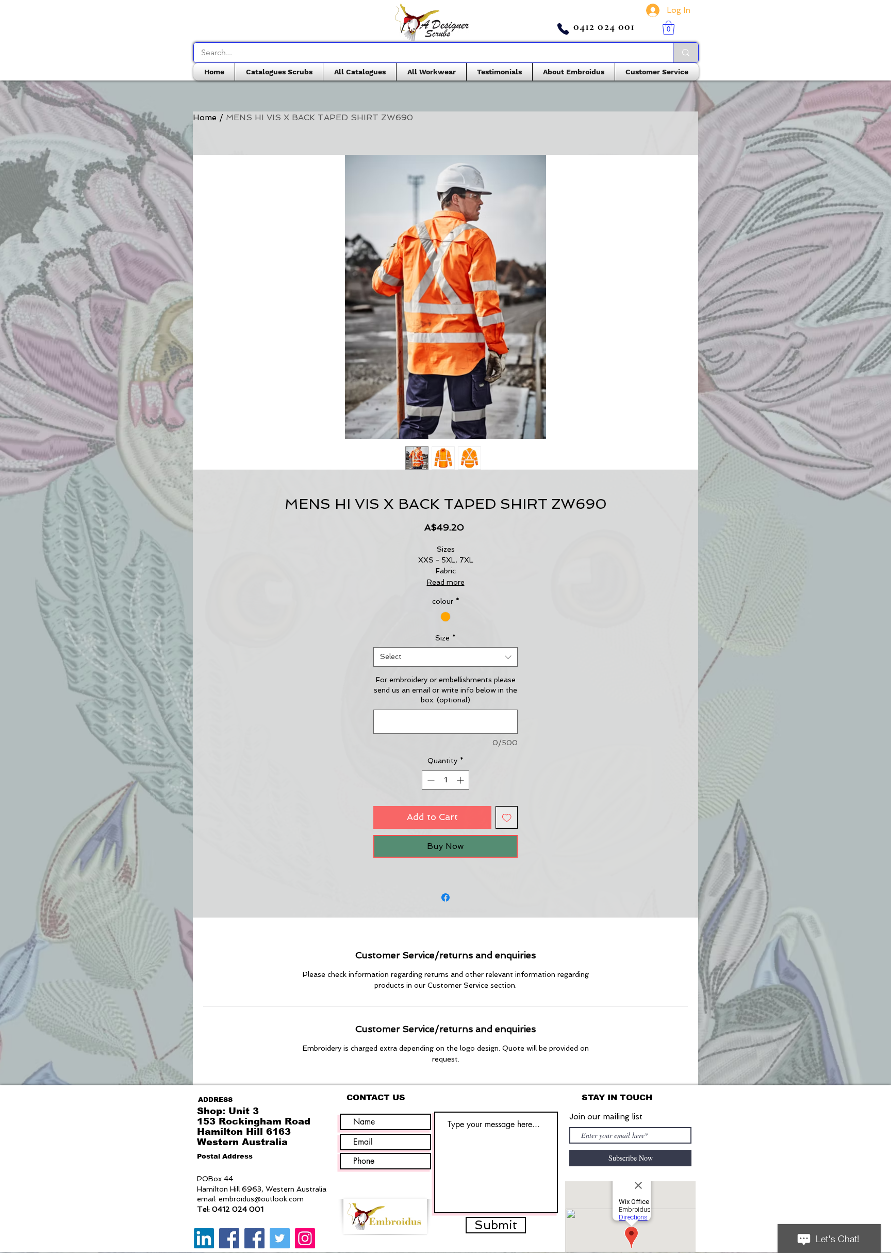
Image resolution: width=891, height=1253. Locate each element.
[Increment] (461, 780)
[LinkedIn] (204, 1238)
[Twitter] (280, 1238)
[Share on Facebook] (445, 897)
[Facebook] (229, 1238)
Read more (446, 582)
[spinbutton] (445, 780)
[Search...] (685, 52)
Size (445, 638)
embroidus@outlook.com (261, 1199)
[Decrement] (429, 780)
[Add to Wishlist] (507, 817)
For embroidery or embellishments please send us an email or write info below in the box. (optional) (445, 690)
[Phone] (563, 29)
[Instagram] (305, 1238)
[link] (668, 28)
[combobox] (445, 657)
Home (205, 117)
